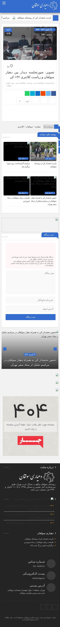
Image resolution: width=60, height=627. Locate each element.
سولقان (29, 126)
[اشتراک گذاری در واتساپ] (27, 93)
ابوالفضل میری (39, 83)
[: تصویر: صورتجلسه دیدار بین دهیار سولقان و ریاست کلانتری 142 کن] (44, 100)
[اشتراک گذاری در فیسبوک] (53, 93)
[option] (30, 350)
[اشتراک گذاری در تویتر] (48, 93)
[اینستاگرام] (55, 607)
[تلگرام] (49, 607)
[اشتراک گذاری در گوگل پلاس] (43, 93)
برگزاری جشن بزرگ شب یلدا (42, 545)
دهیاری (38, 126)
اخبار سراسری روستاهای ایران (29, 499)
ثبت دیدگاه (30, 317)
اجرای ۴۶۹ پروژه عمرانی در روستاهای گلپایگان (27, 523)
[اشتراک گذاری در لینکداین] (37, 93)
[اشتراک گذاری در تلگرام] (32, 93)
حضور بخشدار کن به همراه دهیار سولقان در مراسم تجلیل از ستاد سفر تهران (43, 201)
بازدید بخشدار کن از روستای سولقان (37, 18)
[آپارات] (43, 607)
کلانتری (21, 126)
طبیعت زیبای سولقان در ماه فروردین (39, 542)
